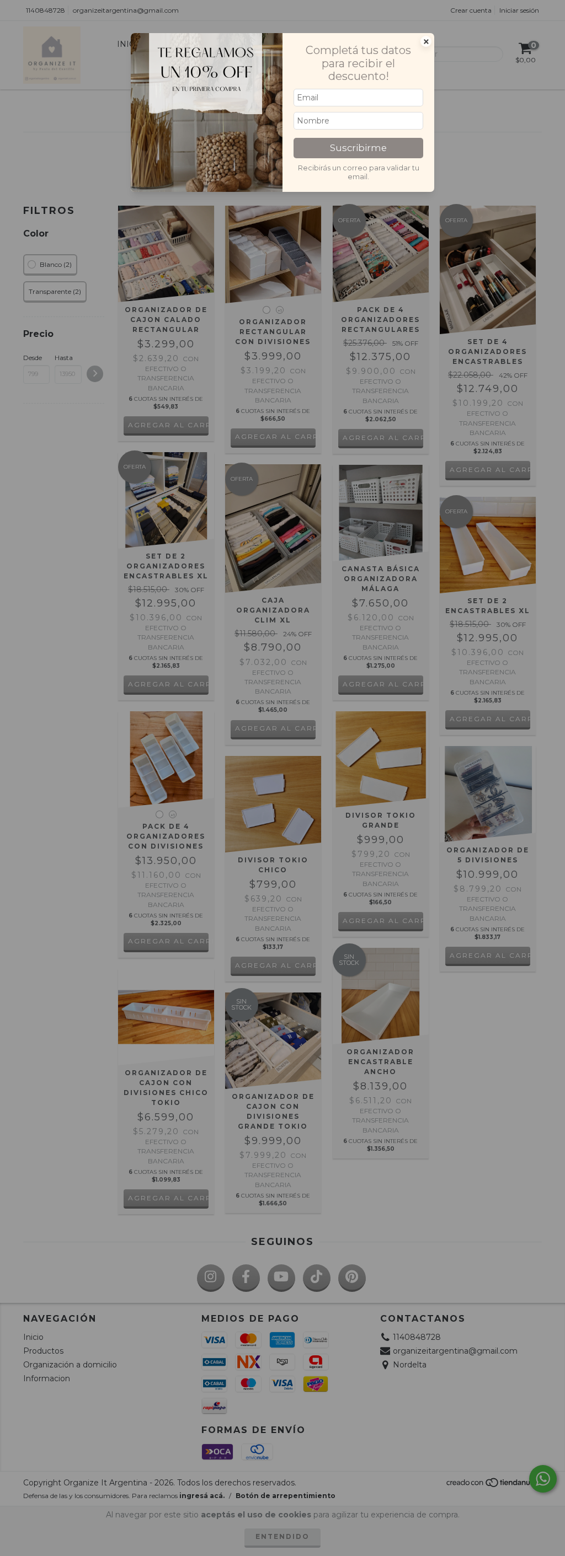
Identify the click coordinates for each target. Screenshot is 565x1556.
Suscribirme (358, 147)
